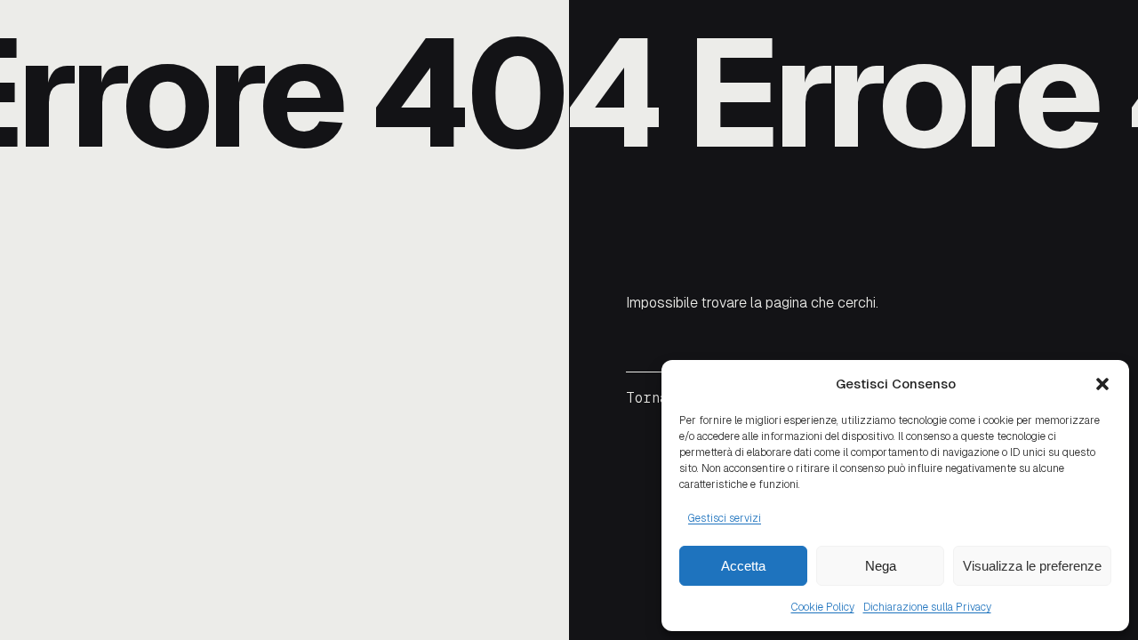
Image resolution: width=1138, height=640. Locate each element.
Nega (880, 565)
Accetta (743, 565)
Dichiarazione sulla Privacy (927, 607)
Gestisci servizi (724, 518)
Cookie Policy (822, 607)
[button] (1102, 384)
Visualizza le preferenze (1032, 565)
